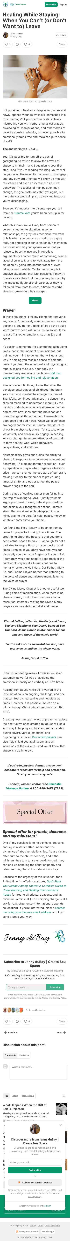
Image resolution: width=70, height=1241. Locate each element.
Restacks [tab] (24, 1055)
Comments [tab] (10, 1055)
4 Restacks (40, 1010)
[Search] (64, 1096)
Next (59, 1032)
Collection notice (52, 1225)
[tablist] (17, 1055)
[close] (60, 1125)
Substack (22, 1237)
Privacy (33, 1225)
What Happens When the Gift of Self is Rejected (25, 1107)
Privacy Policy (34, 1196)
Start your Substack (28, 1231)
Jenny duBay (16, 33)
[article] (35, 1115)
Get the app (48, 1231)
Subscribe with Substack (37, 1182)
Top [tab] (6, 1095)
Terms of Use (50, 1189)
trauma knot (22, 213)
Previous (12, 1032)
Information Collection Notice (41, 1193)
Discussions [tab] (27, 1095)
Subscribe (51, 4)
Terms (40, 1225)
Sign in (63, 4)
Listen (63, 35)
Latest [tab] (15, 1095)
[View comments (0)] (17, 44)
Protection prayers (44, 737)
